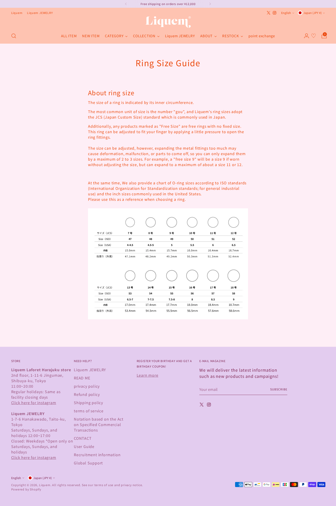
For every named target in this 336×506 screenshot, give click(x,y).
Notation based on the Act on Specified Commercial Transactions (98, 424)
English (286, 13)
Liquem (45, 485)
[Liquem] (168, 22)
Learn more (147, 375)
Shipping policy (88, 402)
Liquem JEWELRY (90, 369)
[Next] (210, 4)
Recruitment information (97, 454)
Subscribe (278, 389)
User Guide (84, 446)
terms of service (89, 410)
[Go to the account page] (304, 35)
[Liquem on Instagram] (274, 13)
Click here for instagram (33, 402)
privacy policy (87, 386)
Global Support (88, 463)
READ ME (82, 378)
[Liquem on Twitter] (269, 13)
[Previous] (126, 4)
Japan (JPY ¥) (312, 13)
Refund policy (87, 394)
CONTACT (83, 438)
